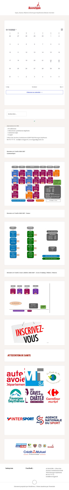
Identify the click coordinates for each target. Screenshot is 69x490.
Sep (8, 87)
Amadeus (43, 486)
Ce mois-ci (34, 87)
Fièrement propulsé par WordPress (24, 486)
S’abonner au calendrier (33, 92)
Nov (61, 87)
